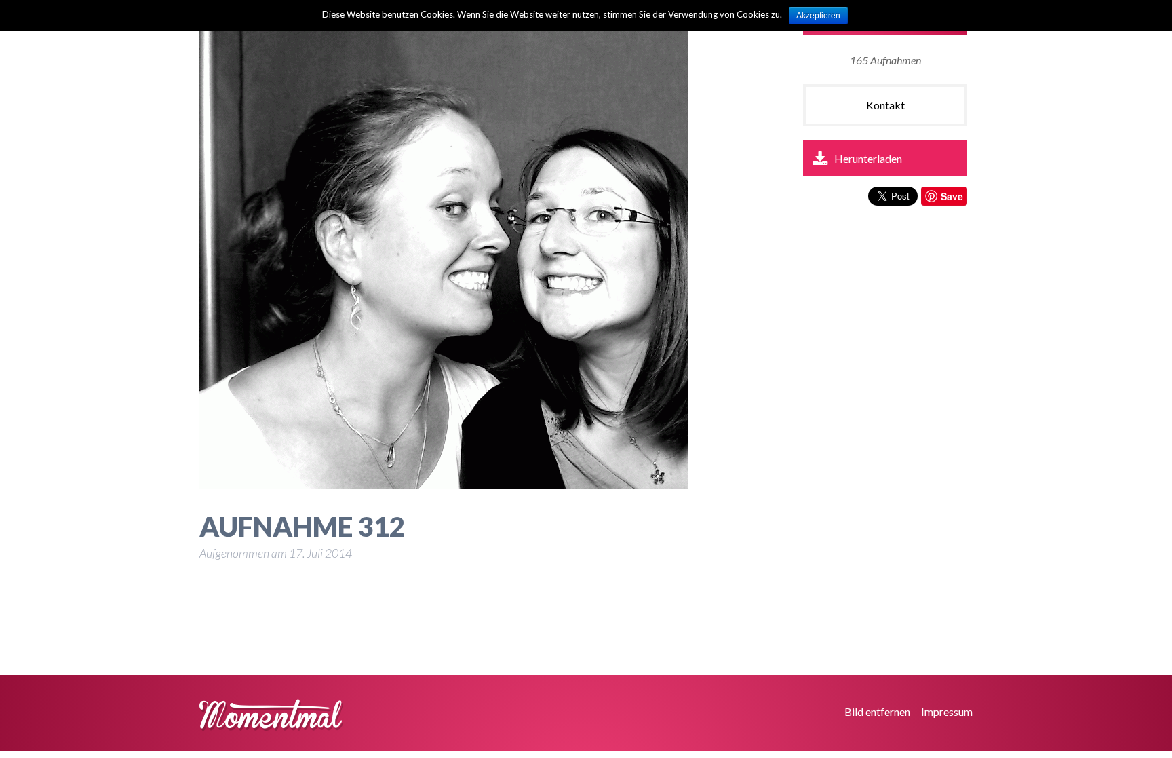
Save (952, 196)
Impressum (947, 711)
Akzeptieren (818, 15)
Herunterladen (868, 158)
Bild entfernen (877, 711)
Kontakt (885, 104)
